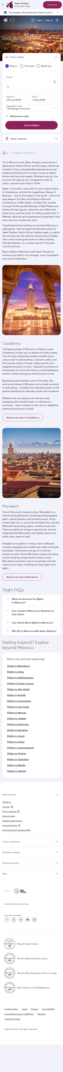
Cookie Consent (12, 1019)
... (10, 152)
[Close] (3, 5)
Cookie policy (11, 1009)
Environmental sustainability (16, 830)
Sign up (49, 20)
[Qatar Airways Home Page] (6, 20)
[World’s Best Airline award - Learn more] (9, 943)
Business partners (10, 863)
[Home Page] (4, 153)
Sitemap (41, 1014)
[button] (33, 601)
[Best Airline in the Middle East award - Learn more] (9, 987)
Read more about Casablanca (22, 417)
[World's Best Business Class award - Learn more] (9, 958)
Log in (39, 20)
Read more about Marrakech (22, 576)
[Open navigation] (57, 20)
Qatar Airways (9, 794)
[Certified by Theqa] (16, 892)
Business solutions (11, 852)
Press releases (9, 811)
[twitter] (13, 919)
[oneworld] (12, 20)
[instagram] (34, 919)
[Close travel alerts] (57, 12)
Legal (24, 1009)
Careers (6, 806)
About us (6, 802)
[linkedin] (20, 919)
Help (4, 873)
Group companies (11, 841)
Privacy (34, 1009)
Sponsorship (8, 816)
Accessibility (48, 1009)
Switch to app (52, 5)
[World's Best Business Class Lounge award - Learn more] (9, 973)
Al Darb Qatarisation (12, 821)
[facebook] (7, 919)
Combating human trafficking (19, 1014)
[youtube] (27, 919)
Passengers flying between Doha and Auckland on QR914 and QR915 (31, 12)
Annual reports (9, 825)
